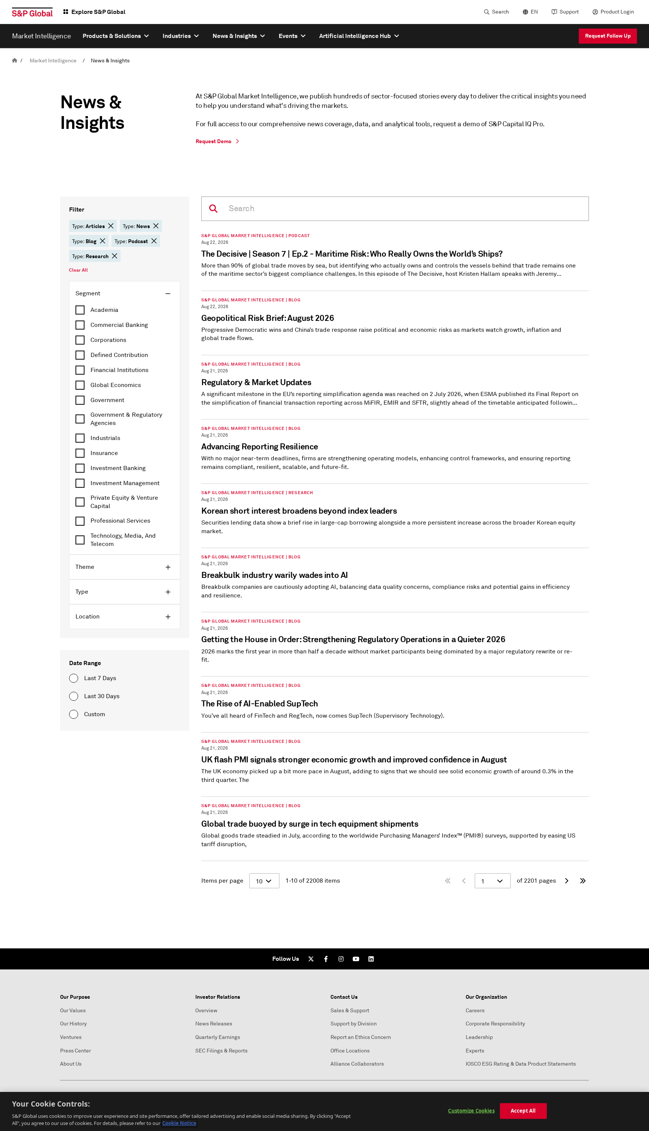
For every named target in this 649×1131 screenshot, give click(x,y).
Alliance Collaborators (357, 1064)
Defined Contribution (119, 355)
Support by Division (354, 1024)
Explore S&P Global (98, 12)
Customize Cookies (471, 1110)
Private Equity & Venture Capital (124, 502)
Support (569, 12)
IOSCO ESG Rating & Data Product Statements (521, 1064)
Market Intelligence (53, 60)
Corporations (108, 340)
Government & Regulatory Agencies (126, 419)
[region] (324, 1111)
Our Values (73, 1010)
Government (107, 400)
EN (534, 12)
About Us (71, 1064)
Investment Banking (118, 468)
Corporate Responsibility (495, 1024)
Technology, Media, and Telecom (123, 540)
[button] (111, 226)
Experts (475, 1051)
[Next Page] (566, 880)
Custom (94, 714)
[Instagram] (341, 959)
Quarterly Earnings (217, 1037)
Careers (475, 1010)
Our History (73, 1024)
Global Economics (116, 385)
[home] (14, 60)
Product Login (617, 12)
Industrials (105, 438)
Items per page (222, 881)
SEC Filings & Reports (221, 1051)
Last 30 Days (101, 696)
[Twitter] (311, 959)
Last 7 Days (100, 678)
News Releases (213, 1024)
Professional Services (120, 521)
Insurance (104, 453)
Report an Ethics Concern (361, 1037)
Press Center (75, 1051)
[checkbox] (124, 310)
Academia (104, 310)
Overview (206, 1010)
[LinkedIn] (371, 959)
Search (500, 12)
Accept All (523, 1110)
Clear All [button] (78, 270)
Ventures (71, 1037)
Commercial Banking (119, 325)
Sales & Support (350, 1010)
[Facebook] (326, 959)
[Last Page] (583, 881)
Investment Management (125, 483)
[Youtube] (356, 959)
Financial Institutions (119, 370)
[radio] (73, 678)
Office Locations (350, 1051)
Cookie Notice (179, 1123)
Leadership (479, 1037)
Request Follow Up (608, 35)
